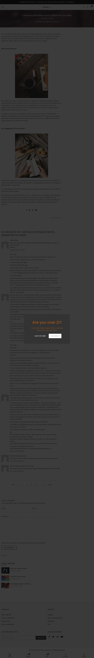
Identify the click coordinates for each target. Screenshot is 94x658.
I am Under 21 (55, 336)
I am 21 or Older (40, 336)
